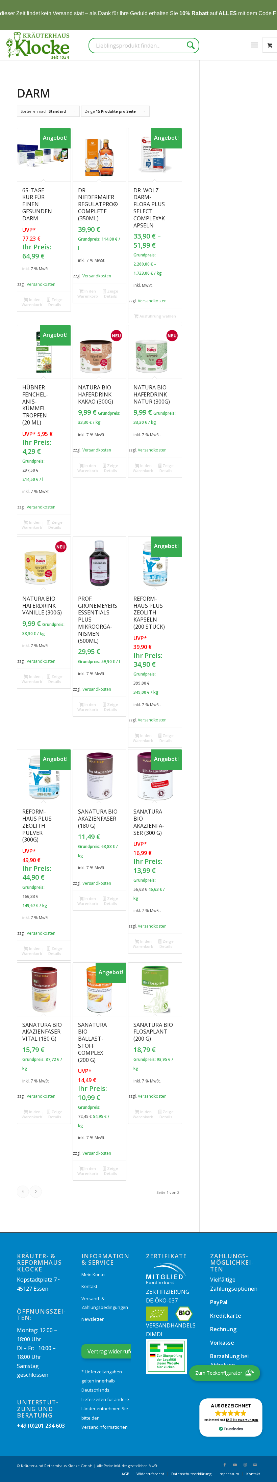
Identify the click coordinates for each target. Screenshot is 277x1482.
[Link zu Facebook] (225, 1465)
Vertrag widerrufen (111, 1351)
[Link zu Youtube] (235, 1465)
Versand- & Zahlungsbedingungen (104, 1302)
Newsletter (92, 1319)
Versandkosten (41, 284)
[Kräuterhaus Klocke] (38, 45)
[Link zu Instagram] (245, 1465)
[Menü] (254, 45)
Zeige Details (55, 302)
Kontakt (89, 1286)
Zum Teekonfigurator (218, 1373)
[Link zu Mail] (255, 1465)
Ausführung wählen (157, 316)
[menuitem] (254, 45)
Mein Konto (93, 1274)
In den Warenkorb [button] (32, 302)
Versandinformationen (104, 1427)
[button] (230, 1417)
